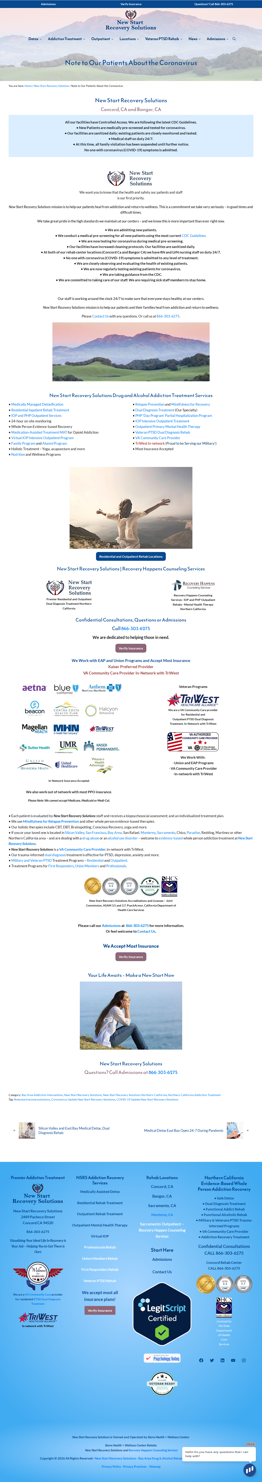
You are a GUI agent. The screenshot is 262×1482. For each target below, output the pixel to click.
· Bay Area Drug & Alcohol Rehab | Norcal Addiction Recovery (158, 1458)
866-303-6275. (168, 316)
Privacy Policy (111, 1466)
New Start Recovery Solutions (83, 1095)
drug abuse (90, 838)
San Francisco (96, 832)
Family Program (23, 443)
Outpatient (119, 860)
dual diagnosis (55, 855)
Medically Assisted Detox (100, 1191)
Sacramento (166, 832)
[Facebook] (201, 1360)
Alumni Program (54, 443)
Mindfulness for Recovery (190, 404)
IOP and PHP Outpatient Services (36, 415)
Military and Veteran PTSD (31, 860)
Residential (95, 860)
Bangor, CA (162, 1196)
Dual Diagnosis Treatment (154, 410)
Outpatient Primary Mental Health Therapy (167, 426)
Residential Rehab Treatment (100, 1203)
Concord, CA (162, 1186)
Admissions (111, 925)
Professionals (116, 866)
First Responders (61, 866)
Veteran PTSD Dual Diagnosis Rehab (162, 432)
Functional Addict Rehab (225, 1209)
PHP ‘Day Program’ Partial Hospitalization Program (173, 415)
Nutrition (18, 454)
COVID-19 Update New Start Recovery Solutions (147, 1099)
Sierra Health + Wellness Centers (168, 1437)
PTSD (37, 1299)
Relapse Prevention (150, 404)
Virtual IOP (100, 1236)
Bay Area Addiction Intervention (42, 1095)
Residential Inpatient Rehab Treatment (40, 410)
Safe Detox (225, 1198)
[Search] (234, 39)
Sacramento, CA (162, 1205)
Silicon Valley (74, 832)
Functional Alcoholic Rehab (225, 1215)
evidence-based (171, 838)
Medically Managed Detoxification (37, 404)
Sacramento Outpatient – (162, 1230)
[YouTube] (233, 1360)
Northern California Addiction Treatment (194, 1095)
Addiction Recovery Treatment (225, 1237)
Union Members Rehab (100, 1258)
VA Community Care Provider (157, 438)
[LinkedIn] (222, 1360)
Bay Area (115, 832)
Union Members (87, 866)
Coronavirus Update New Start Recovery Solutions (83, 1099)
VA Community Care (38, 1294)
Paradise (193, 832)
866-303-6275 (135, 628)
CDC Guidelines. (194, 235)
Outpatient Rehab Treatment (100, 1214)
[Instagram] (243, 1360)
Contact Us (100, 316)
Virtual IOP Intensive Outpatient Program (42, 438)
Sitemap (154, 1466)
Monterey (148, 832)
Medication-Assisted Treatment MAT (39, 432)
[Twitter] (212, 1360)
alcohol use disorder (123, 838)
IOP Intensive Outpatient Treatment (162, 421)
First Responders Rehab (100, 1269)
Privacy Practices (135, 1466)
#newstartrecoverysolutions (32, 1099)
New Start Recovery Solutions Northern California (135, 1095)
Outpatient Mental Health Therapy (100, 1225)
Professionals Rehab (100, 1247)
